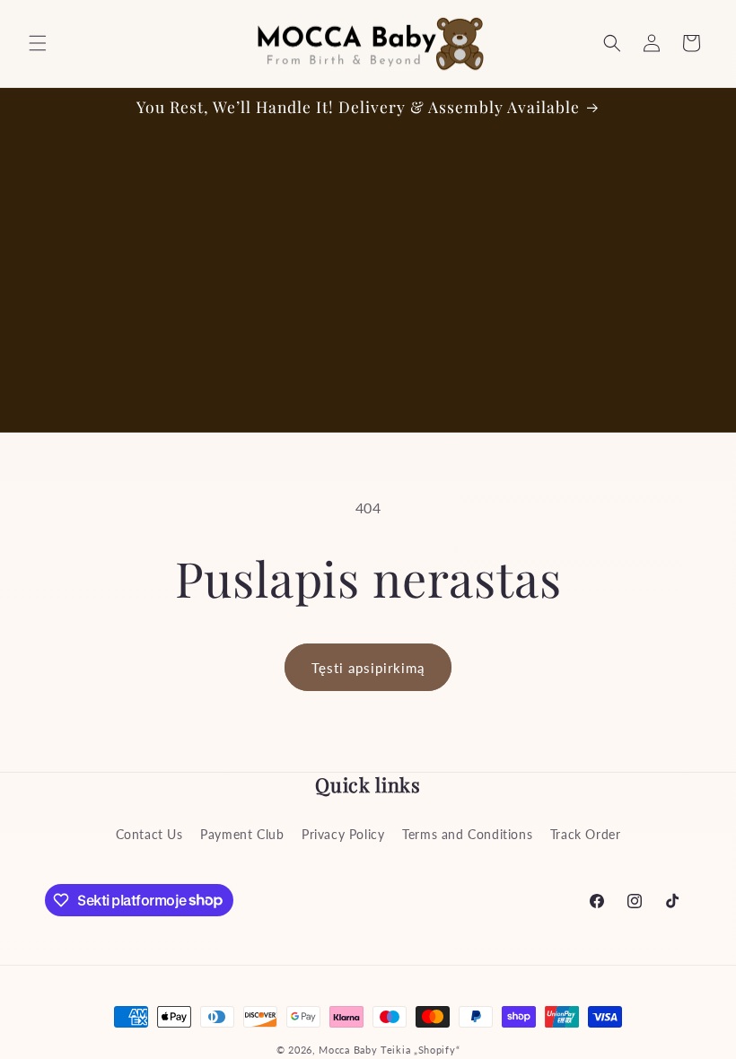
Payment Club (242, 834)
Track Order (585, 834)
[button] (37, 43)
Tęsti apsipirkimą (368, 668)
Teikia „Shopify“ (420, 1049)
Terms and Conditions (467, 834)
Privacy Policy (343, 834)
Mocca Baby (348, 1049)
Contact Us (149, 834)
